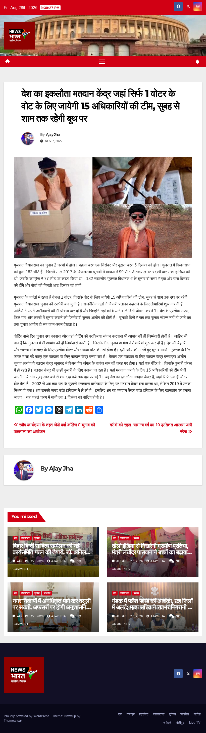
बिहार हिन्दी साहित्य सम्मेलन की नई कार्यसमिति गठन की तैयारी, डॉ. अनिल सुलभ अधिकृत (49, 552)
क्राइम (131, 714)
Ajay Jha (53, 134)
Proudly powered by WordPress (27, 716)
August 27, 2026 (31, 561)
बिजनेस (47, 593)
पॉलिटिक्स (25, 538)
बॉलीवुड (180, 722)
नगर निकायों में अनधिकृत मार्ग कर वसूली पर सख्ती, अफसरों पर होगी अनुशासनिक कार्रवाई (51, 607)
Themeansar (13, 720)
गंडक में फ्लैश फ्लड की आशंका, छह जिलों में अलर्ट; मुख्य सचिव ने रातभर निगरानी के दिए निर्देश (152, 607)
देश (15, 538)
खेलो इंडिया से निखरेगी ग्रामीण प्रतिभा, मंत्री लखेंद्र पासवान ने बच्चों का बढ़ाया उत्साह (150, 552)
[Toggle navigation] (102, 61)
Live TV (194, 722)
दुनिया (172, 714)
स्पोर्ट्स (167, 722)
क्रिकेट (143, 714)
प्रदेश (36, 538)
